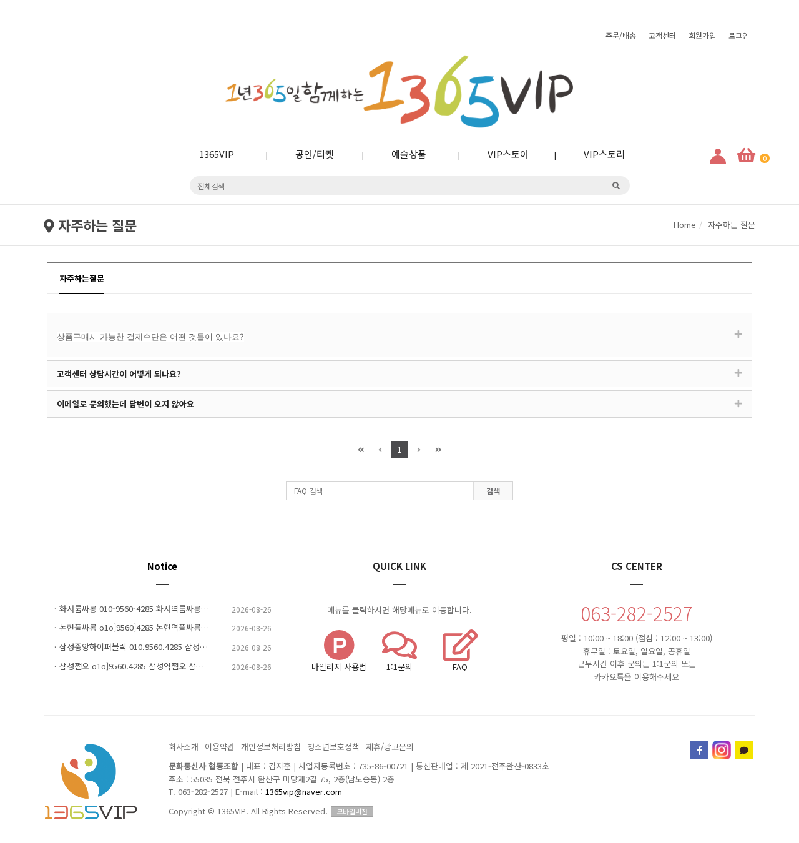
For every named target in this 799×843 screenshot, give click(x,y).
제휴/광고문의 (390, 746)
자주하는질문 (81, 278)
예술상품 (398, 153)
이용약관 (220, 746)
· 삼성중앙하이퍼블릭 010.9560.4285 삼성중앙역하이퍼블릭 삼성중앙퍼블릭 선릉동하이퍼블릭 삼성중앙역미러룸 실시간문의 (162, 647)
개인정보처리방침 (271, 746)
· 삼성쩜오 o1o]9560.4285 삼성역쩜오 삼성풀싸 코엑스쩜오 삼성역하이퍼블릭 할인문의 (162, 666)
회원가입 (702, 35)
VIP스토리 (594, 153)
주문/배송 (620, 35)
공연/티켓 (304, 153)
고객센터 (662, 35)
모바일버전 (352, 811)
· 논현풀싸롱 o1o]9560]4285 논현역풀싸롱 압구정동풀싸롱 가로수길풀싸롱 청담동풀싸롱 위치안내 (162, 628)
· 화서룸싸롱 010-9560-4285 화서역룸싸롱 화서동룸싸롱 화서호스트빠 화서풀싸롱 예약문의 (162, 609)
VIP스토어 (498, 153)
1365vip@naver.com (303, 791)
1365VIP (206, 153)
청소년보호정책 (333, 746)
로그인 (738, 35)
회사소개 (184, 746)
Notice (162, 566)
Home (685, 224)
